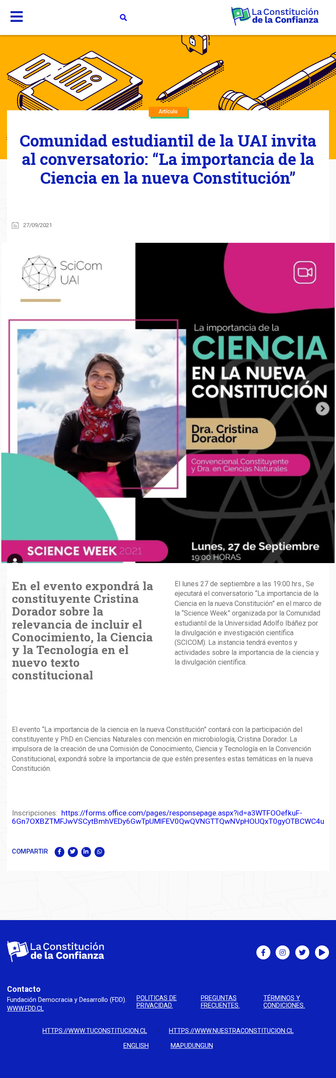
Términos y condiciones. (284, 1002)
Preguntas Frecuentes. (220, 1002)
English (136, 1046)
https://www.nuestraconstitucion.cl (231, 1031)
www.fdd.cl (25, 1008)
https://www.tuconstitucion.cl (94, 1031)
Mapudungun (192, 1046)
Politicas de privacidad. (156, 1002)
